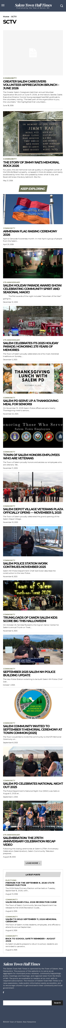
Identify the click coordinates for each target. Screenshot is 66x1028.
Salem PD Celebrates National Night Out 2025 (33, 785)
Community (10, 78)
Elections (11, 880)
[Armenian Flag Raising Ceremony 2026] (33, 209)
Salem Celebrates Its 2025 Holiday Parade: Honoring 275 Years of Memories (30, 346)
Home (6, 16)
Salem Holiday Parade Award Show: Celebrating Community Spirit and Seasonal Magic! (32, 289)
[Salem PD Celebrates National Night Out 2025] (33, 761)
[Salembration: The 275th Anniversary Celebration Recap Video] (33, 816)
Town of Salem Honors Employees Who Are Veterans (31, 456)
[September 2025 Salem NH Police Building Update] (33, 650)
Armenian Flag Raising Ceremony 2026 (30, 233)
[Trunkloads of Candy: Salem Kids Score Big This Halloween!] (33, 595)
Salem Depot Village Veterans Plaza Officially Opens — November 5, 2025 (33, 510)
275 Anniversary (11, 282)
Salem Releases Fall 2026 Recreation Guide (31, 902)
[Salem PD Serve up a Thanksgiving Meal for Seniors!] (33, 379)
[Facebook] (3, 992)
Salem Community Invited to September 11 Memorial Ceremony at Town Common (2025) (32, 729)
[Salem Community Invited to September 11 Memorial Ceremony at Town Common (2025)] (33, 704)
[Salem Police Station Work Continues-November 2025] (33, 541)
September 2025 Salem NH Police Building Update (29, 673)
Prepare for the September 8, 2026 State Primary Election (30, 884)
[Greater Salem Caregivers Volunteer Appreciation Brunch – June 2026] (33, 52)
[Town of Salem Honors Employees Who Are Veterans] (33, 433)
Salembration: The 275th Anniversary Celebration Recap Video (29, 841)
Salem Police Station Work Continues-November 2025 (25, 565)
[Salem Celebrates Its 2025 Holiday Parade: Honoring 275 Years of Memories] (33, 321)
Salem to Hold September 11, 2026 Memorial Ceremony (31, 920)
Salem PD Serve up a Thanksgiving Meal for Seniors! (30, 402)
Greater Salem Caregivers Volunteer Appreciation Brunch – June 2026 (31, 85)
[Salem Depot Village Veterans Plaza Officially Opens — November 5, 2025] (33, 487)
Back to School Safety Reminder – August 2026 (30, 939)
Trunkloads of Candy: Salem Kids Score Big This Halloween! (30, 619)
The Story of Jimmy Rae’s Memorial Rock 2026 (31, 164)
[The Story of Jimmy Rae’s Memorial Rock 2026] (33, 133)
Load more (32, 863)
